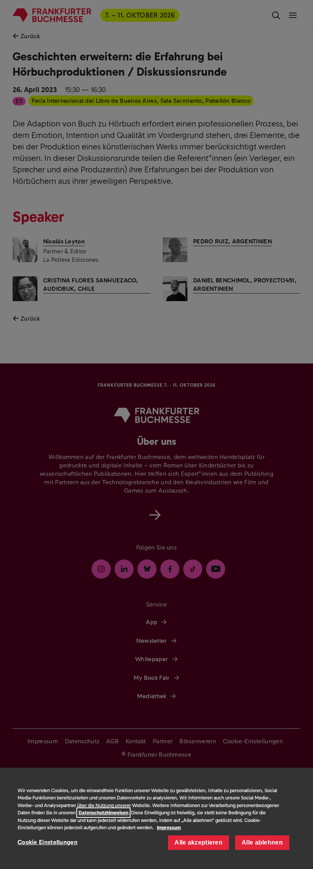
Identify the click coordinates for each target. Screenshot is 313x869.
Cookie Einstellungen (47, 842)
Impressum (169, 827)
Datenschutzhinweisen (103, 812)
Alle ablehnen (262, 842)
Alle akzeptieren (198, 842)
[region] (156, 818)
